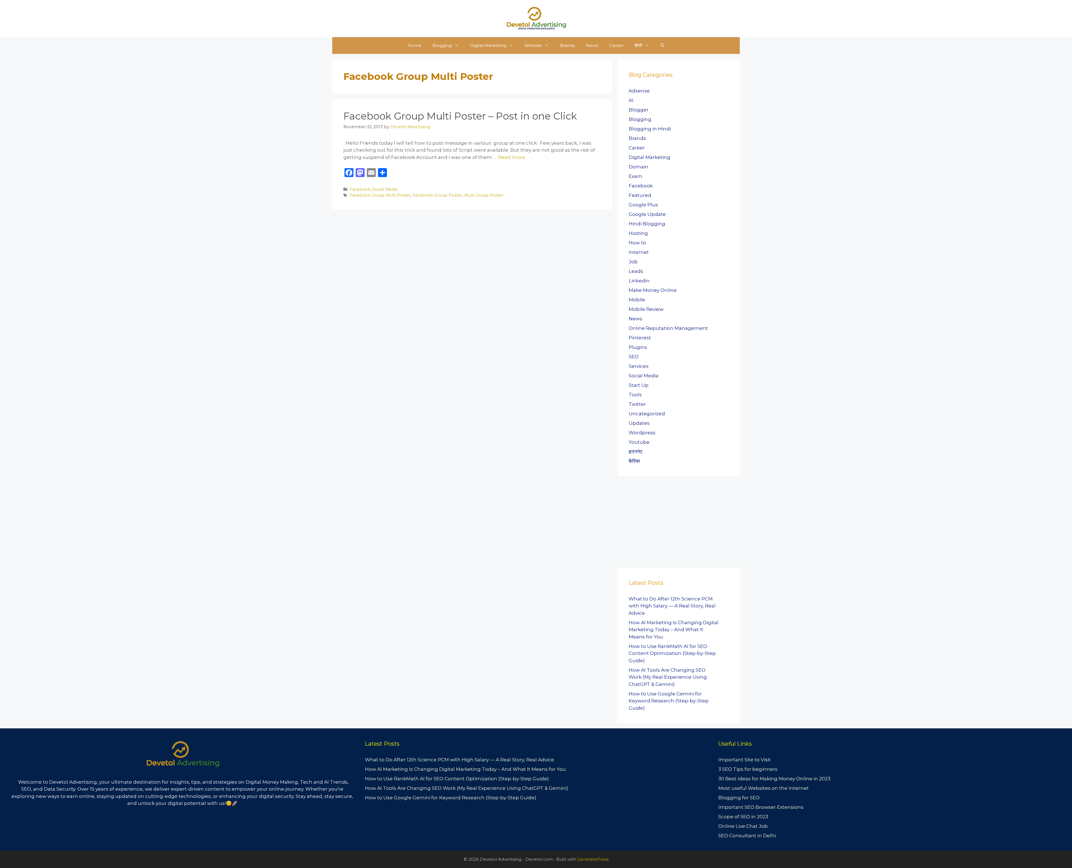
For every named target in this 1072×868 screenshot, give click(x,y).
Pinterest (640, 337)
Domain (638, 167)
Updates (639, 423)
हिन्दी (638, 45)
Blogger (639, 110)
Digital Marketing (488, 45)
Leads (636, 271)
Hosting (638, 233)
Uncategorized (647, 413)
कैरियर (634, 461)
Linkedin (639, 280)
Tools (635, 394)
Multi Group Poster (483, 195)
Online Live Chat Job (743, 826)
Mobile (637, 299)
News (592, 45)
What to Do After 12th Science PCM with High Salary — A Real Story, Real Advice (672, 606)
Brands (567, 45)
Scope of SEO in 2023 (743, 816)
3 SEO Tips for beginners (747, 769)
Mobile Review (646, 309)
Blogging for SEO (739, 797)
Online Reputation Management (668, 328)
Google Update (647, 214)
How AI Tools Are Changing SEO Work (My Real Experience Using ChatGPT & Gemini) (668, 677)
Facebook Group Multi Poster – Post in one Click (460, 116)
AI (631, 100)
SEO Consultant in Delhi (747, 835)
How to (637, 242)
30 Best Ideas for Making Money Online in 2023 (774, 778)
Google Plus (643, 205)
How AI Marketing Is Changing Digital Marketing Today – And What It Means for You (674, 630)
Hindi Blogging (647, 223)
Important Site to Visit (744, 759)
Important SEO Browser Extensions (760, 807)
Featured (640, 195)
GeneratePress (593, 859)
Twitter (637, 404)
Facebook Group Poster (437, 195)
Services (639, 366)
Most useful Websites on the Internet (763, 788)
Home (414, 45)
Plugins (638, 347)
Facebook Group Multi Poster (380, 195)
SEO (633, 356)
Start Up (639, 385)
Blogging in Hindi (650, 129)
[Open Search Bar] (662, 45)
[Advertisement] (659, 523)
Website (533, 45)
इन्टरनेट (636, 451)
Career (616, 45)
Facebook (360, 189)
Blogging (442, 45)
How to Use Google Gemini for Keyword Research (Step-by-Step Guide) (669, 701)
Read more (511, 157)
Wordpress (642, 432)
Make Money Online (653, 290)
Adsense (639, 91)
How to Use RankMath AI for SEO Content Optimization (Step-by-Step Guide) (672, 653)
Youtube (639, 442)
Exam (635, 176)
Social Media (384, 189)
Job (633, 261)
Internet (639, 252)
